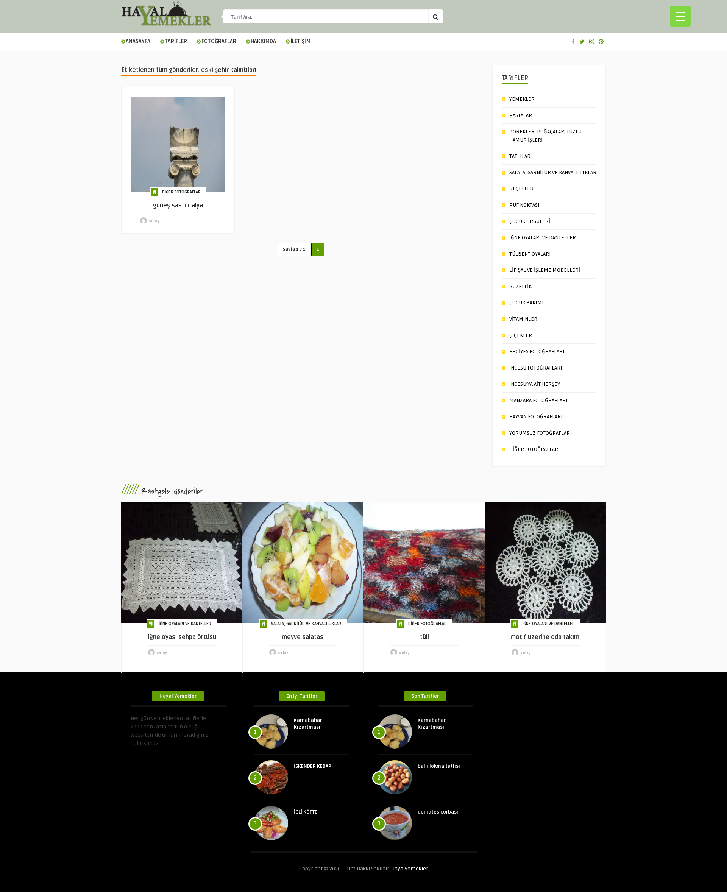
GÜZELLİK (520, 286)
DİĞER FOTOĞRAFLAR (181, 192)
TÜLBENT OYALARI (530, 254)
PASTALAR (520, 115)
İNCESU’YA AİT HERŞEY (534, 384)
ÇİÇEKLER (520, 335)
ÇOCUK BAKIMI (526, 302)
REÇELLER (521, 189)
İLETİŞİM (300, 41)
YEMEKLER (522, 99)
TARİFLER (176, 41)
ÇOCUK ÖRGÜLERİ (529, 221)
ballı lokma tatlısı (439, 766)
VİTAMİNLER (523, 319)
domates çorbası (438, 812)
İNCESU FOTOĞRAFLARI (535, 368)
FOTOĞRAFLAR (218, 41)
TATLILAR (519, 156)
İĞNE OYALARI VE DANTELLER (542, 237)
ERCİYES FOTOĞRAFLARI (537, 351)
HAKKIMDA (263, 41)
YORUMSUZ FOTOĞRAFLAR (539, 433)
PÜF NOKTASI (524, 205)
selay (154, 221)
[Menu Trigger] (680, 16)
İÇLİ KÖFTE (305, 812)
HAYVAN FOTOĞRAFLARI (536, 416)
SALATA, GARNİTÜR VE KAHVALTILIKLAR (552, 172)
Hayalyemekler (409, 868)
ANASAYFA (138, 41)
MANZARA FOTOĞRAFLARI (538, 400)
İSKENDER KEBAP (312, 766)
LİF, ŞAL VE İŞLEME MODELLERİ (544, 270)
